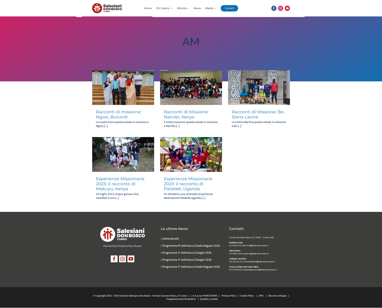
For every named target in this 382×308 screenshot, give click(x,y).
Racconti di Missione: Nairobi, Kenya (186, 114)
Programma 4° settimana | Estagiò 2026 (186, 259)
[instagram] (280, 8)
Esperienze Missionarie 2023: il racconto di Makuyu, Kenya (120, 183)
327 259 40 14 (235, 262)
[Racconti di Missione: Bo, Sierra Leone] (259, 87)
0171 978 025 (235, 270)
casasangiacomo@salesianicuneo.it (260, 270)
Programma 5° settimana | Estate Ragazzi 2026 (191, 266)
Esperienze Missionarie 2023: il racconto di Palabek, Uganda (188, 183)
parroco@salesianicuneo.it (255, 245)
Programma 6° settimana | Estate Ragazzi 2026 (191, 245)
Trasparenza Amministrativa (181, 299)
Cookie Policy (247, 296)
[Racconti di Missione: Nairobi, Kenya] (191, 87)
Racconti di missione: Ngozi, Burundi (118, 114)
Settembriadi (170, 238)
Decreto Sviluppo (277, 296)
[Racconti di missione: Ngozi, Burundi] (123, 87)
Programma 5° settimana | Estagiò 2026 (186, 252)
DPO (261, 296)
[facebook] (274, 8)
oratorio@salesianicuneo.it (255, 253)
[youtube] (287, 8)
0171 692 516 (235, 245)
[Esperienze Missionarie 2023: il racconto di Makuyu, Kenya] (123, 154)
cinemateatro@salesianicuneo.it (259, 262)
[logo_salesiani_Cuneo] (107, 4)
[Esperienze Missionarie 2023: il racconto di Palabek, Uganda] (191, 154)
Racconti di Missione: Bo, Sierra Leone (258, 114)
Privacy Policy (229, 296)
